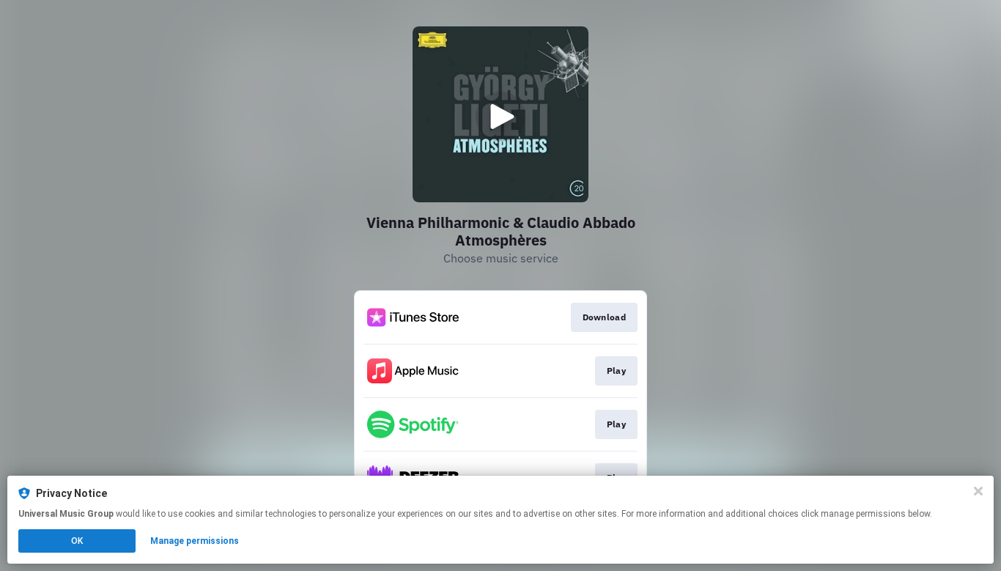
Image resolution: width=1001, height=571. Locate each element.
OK (77, 541)
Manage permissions (194, 541)
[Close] (978, 491)
